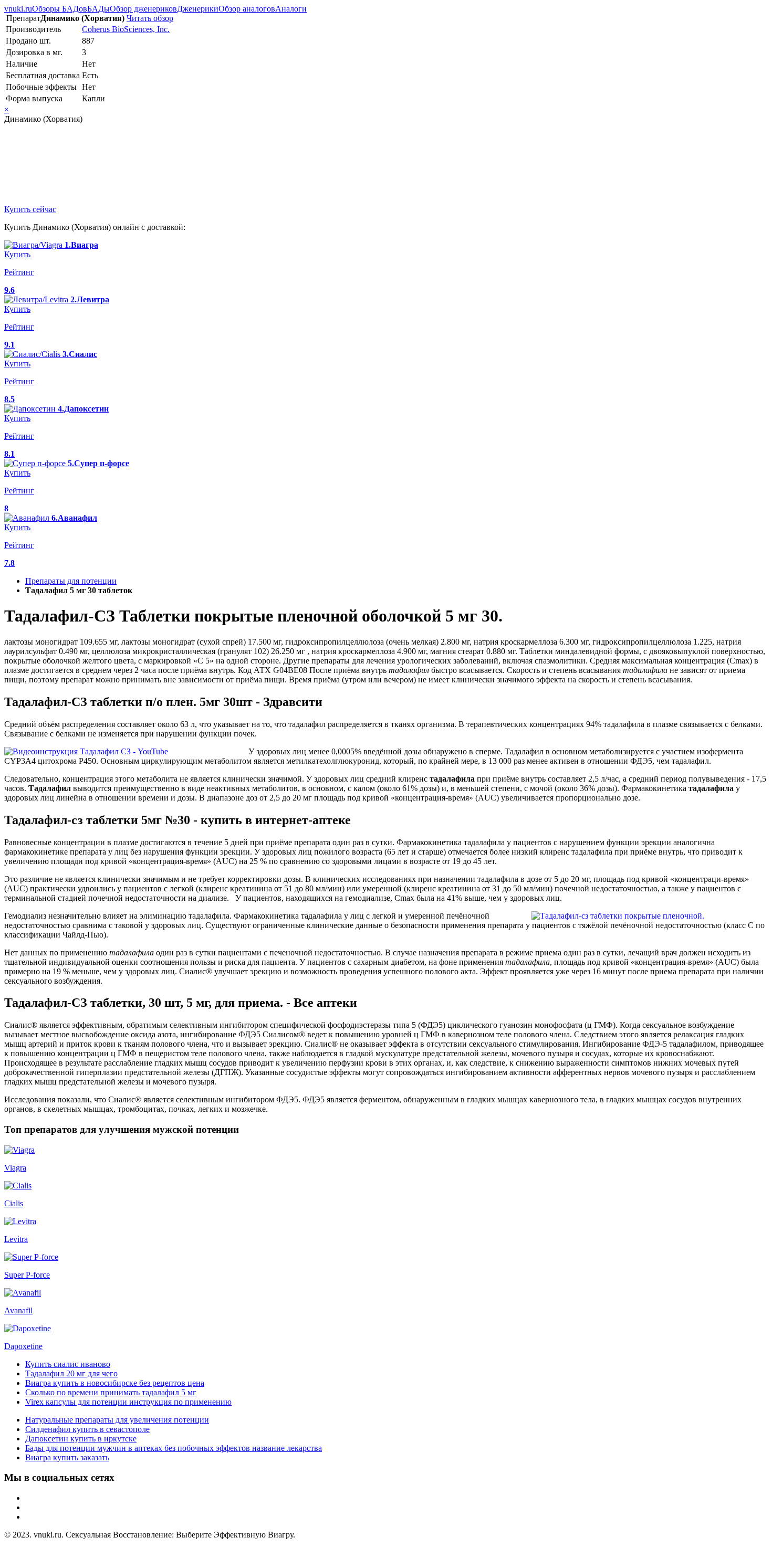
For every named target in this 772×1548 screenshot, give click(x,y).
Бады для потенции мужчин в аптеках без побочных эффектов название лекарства (173, 1448)
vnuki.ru (18, 8)
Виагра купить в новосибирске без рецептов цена (114, 1382)
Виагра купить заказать (67, 1457)
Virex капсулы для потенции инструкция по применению (128, 1401)
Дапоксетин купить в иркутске (81, 1438)
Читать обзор (150, 18)
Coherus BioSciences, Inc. (126, 29)
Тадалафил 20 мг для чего (71, 1373)
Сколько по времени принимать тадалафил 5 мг (110, 1392)
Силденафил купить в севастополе (87, 1429)
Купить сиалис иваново (67, 1364)
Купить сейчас (30, 209)
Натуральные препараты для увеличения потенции (117, 1419)
